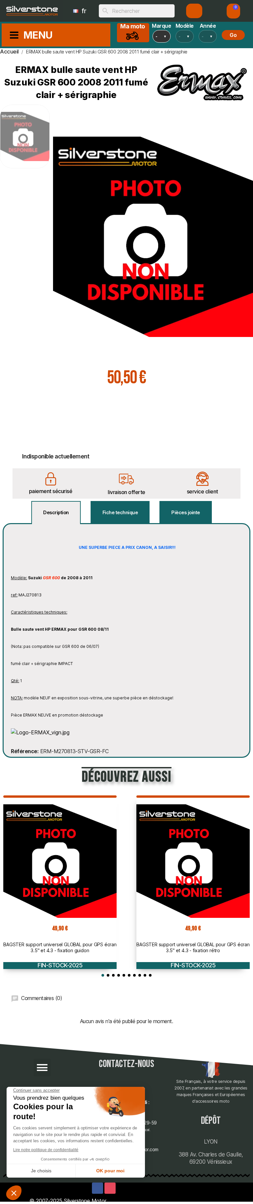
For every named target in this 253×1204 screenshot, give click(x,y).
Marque (162, 25)
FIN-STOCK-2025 (60, 965)
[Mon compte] (194, 11)
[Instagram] (110, 1188)
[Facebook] (97, 1188)
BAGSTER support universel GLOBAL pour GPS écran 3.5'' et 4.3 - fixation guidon (60, 947)
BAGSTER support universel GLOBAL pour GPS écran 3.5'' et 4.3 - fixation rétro (193, 947)
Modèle (185, 25)
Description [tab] (56, 512)
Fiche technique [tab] (120, 512)
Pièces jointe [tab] (185, 512)
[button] (233, 11)
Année (208, 25)
